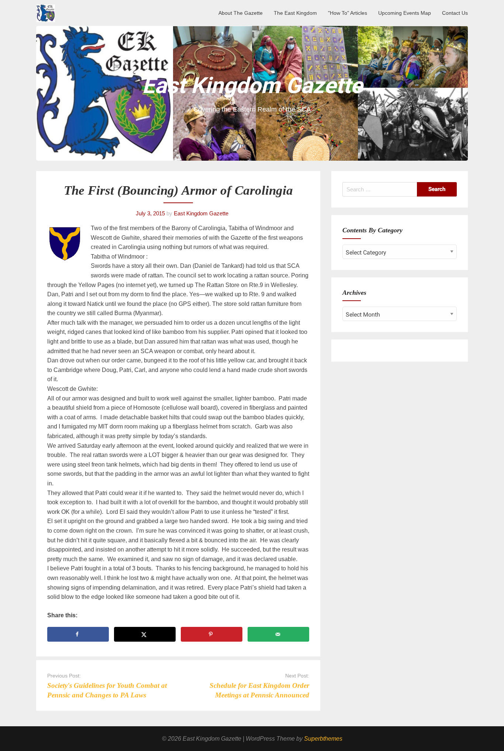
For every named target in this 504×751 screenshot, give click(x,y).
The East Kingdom (295, 13)
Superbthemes (323, 738)
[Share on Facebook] (78, 634)
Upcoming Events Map (404, 13)
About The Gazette (240, 13)
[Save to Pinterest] (211, 634)
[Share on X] (145, 634)
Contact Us (455, 13)
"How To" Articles (347, 13)
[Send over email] (278, 634)
